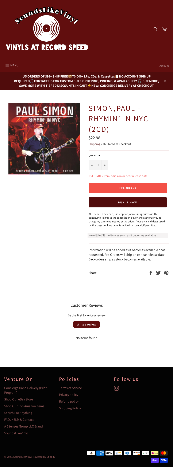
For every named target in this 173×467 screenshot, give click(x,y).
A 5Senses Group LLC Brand (23, 426)
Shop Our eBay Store (18, 399)
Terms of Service (70, 388)
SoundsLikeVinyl (16, 433)
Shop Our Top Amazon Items (24, 406)
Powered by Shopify (44, 457)
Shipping (94, 144)
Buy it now (127, 202)
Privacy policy (68, 394)
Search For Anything (18, 413)
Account (164, 65)
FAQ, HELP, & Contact (19, 419)
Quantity (94, 155)
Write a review (86, 324)
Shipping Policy (70, 408)
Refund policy (68, 401)
